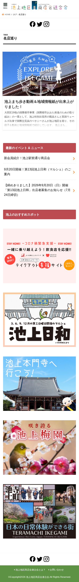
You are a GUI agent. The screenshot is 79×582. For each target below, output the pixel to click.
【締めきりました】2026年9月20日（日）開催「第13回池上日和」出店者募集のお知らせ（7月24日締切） (37, 189)
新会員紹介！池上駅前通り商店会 (27, 158)
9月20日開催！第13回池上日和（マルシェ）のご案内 (37, 172)
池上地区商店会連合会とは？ (30, 570)
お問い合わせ (57, 570)
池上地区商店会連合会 (37, 577)
